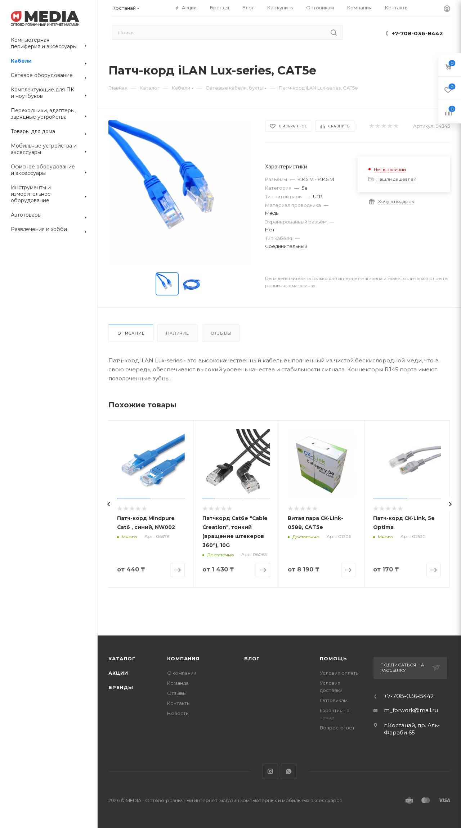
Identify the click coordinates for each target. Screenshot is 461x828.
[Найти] (334, 32)
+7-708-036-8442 (417, 33)
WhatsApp (288, 771)
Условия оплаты (339, 673)
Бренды (120, 687)
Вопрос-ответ (337, 727)
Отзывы (221, 333)
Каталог (121, 658)
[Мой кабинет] (447, 9)
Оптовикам (334, 700)
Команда (178, 683)
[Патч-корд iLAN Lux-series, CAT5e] (180, 192)
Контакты (179, 703)
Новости (178, 713)
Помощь (333, 658)
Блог (252, 658)
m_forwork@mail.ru (411, 710)
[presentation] (108, 504)
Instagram (270, 771)
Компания (183, 658)
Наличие (177, 333)
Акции (118, 673)
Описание (130, 333)
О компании (181, 673)
